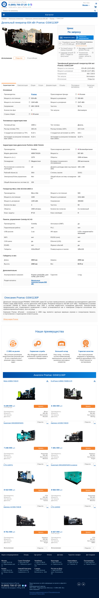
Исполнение (6, 58)
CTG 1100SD (55, 507)
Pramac (34, 94)
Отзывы (26, 555)
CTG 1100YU (8, 465)
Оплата (49, 555)
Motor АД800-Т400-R (11, 381)
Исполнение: (9, 548)
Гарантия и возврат (74, 555)
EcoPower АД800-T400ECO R (61, 381)
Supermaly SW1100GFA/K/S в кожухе (64, 465)
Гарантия (64, 53)
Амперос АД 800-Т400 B (59, 423)
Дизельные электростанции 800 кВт (39, 282)
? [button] (74, 48)
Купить (40, 406)
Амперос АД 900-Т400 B (12, 507)
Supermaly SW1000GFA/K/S (13, 423)
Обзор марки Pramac (10, 319)
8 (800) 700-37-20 (18, 4)
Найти (95, 10)
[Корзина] (95, 6)
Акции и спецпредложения (9, 555)
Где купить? (38, 555)
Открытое (18, 58)
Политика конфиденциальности (38, 592)
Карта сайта (40, 594)
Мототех (4, 4)
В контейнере (32, 58)
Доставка (82, 48)
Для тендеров (90, 555)
